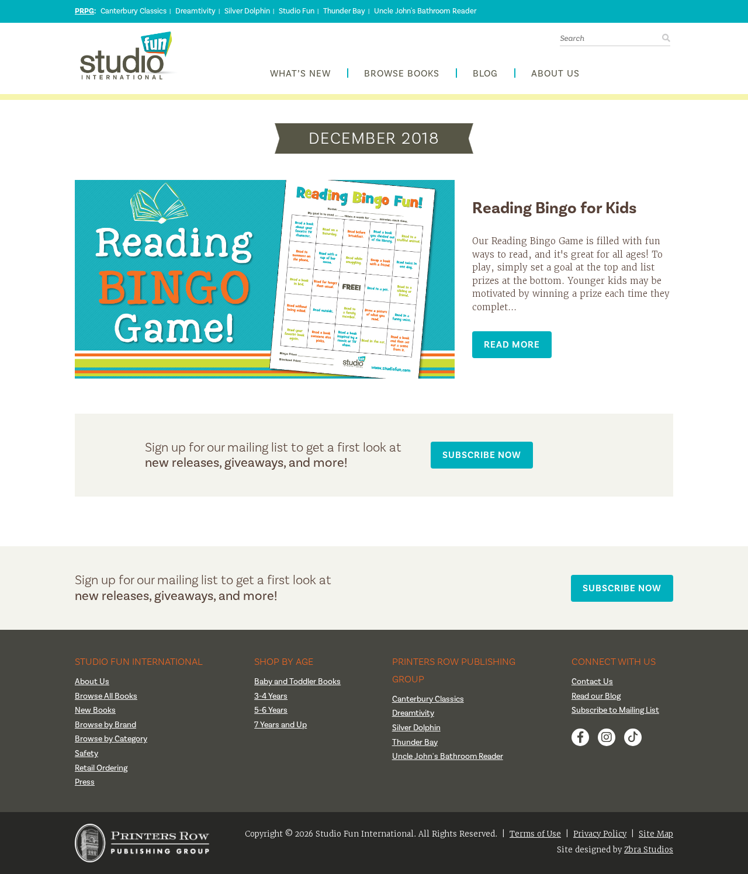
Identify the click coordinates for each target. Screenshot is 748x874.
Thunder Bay (344, 11)
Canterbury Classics (134, 11)
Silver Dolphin (247, 11)
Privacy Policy (599, 834)
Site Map (656, 834)
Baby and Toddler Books (297, 682)
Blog (485, 73)
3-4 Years (271, 696)
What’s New (300, 73)
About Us (555, 73)
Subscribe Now (481, 454)
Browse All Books (106, 696)
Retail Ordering (101, 768)
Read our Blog (596, 696)
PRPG (84, 11)
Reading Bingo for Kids (554, 208)
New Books (95, 710)
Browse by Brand (105, 725)
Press (85, 782)
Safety (86, 753)
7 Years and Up (280, 725)
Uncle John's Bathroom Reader (425, 11)
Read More (512, 344)
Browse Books (401, 73)
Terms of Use (535, 834)
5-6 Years (271, 710)
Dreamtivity (195, 11)
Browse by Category (111, 739)
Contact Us (592, 682)
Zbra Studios (648, 850)
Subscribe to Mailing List (615, 710)
